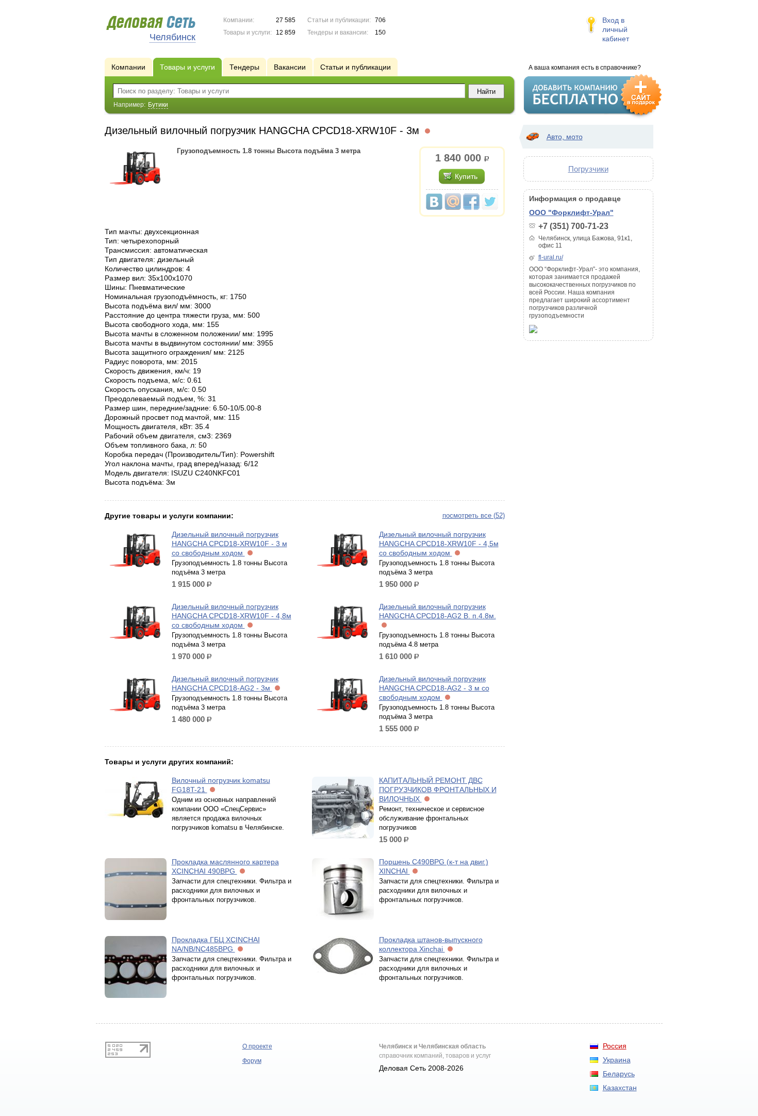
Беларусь (619, 1074)
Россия (615, 1046)
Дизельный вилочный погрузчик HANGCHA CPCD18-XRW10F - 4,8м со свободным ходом (231, 615)
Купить (466, 176)
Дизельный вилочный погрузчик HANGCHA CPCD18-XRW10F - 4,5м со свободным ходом (439, 543)
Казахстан (620, 1088)
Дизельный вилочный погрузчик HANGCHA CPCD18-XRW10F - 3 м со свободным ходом (229, 543)
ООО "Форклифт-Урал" (571, 212)
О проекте (257, 1046)
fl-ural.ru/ (550, 257)
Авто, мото (565, 137)
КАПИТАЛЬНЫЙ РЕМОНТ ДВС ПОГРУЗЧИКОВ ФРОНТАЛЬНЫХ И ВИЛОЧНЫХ (438, 789)
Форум (251, 1060)
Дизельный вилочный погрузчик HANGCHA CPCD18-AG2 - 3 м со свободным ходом (434, 688)
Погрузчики (588, 169)
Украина (617, 1060)
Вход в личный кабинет (615, 29)
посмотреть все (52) (473, 515)
